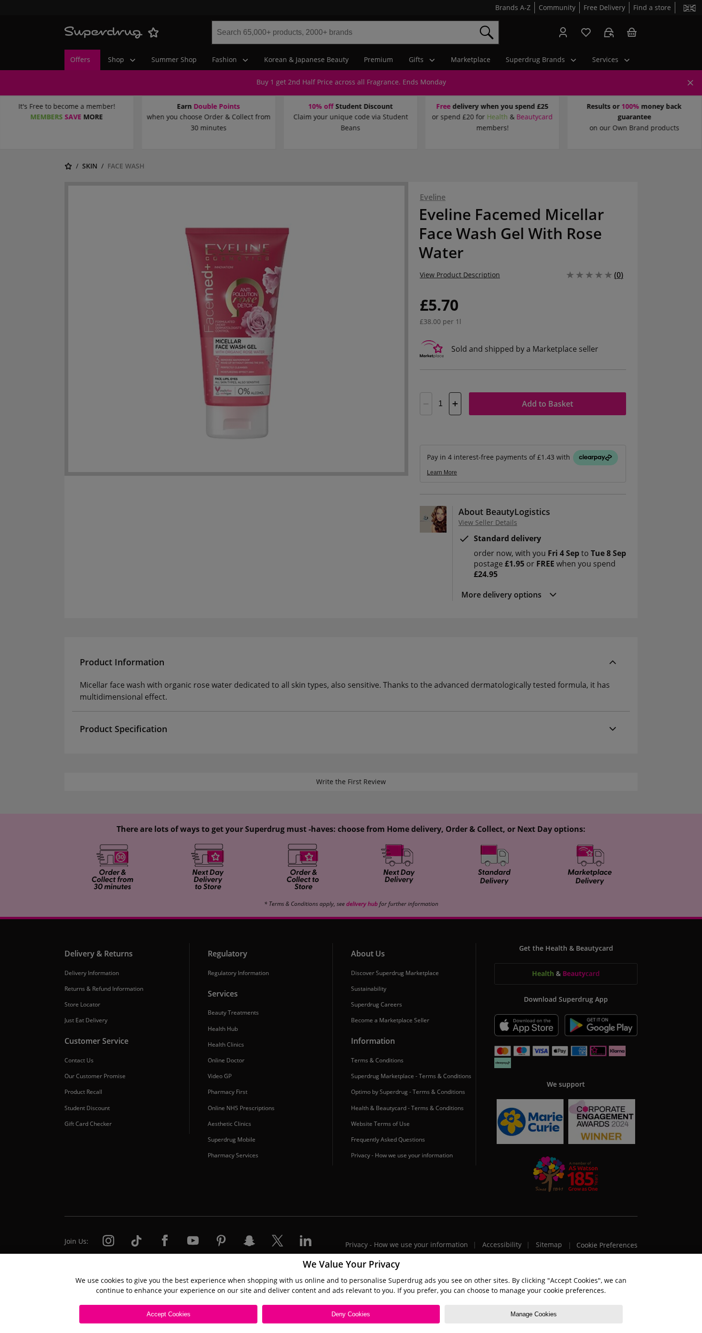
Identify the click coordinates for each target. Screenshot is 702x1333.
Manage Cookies (534, 1314)
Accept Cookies (169, 1314)
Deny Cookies (350, 1314)
